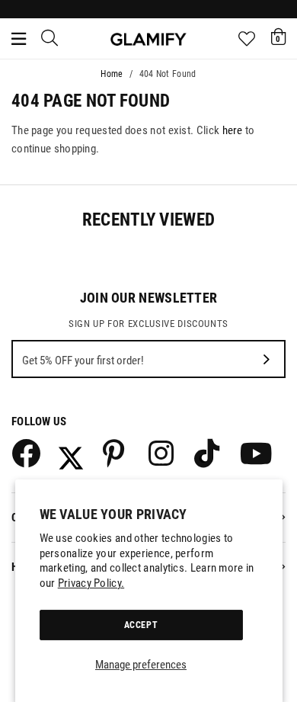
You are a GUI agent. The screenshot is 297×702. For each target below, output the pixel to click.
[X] (71, 452)
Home (112, 74)
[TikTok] (208, 452)
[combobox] (50, 39)
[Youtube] (253, 452)
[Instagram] (162, 452)
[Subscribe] (267, 359)
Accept (141, 625)
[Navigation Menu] (18, 38)
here (232, 130)
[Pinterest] (116, 452)
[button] (278, 36)
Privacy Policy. (91, 583)
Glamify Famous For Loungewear (148, 38)
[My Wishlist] (246, 38)
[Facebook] (25, 452)
